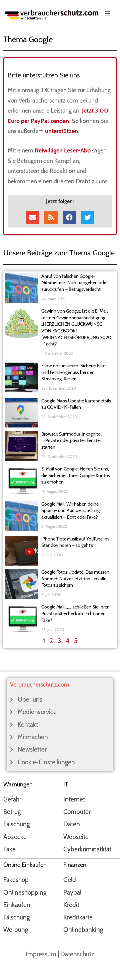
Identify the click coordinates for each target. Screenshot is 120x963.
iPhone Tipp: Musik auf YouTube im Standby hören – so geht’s (75, 542)
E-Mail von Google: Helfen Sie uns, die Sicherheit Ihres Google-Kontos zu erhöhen (75, 475)
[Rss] (51, 217)
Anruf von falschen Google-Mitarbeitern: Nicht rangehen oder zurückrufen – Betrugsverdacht (74, 282)
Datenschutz (77, 954)
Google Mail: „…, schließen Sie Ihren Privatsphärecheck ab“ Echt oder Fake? (75, 613)
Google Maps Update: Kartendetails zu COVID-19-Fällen (76, 404)
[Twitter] (87, 217)
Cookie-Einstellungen (46, 762)
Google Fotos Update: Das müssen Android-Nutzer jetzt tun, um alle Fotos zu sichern (75, 578)
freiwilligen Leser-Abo (63, 150)
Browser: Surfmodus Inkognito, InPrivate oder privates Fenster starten (71, 440)
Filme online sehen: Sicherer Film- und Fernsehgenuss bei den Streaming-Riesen (74, 372)
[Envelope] (32, 217)
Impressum (41, 954)
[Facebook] (69, 217)
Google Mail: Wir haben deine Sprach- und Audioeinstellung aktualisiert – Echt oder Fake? (70, 510)
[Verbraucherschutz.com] (51, 14)
